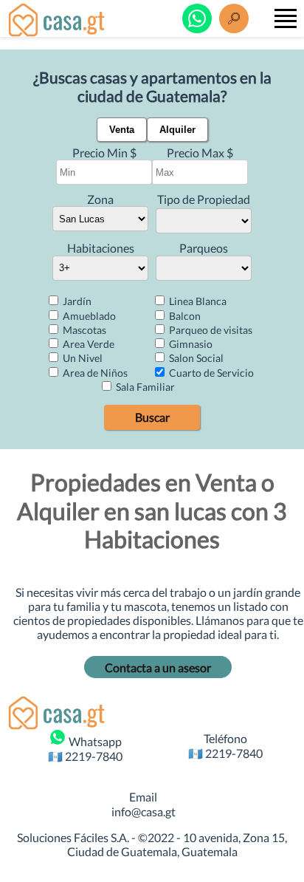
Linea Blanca (197, 301)
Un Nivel (82, 358)
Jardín (76, 301)
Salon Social (195, 358)
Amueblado (88, 316)
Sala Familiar (144, 386)
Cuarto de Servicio (210, 372)
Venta (121, 129)
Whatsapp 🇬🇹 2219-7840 (85, 748)
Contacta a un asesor (158, 667)
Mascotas (83, 330)
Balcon (184, 316)
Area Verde (87, 344)
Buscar (152, 417)
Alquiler (177, 129)
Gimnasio (190, 344)
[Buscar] (234, 18)
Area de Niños (94, 372)
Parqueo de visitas (209, 330)
